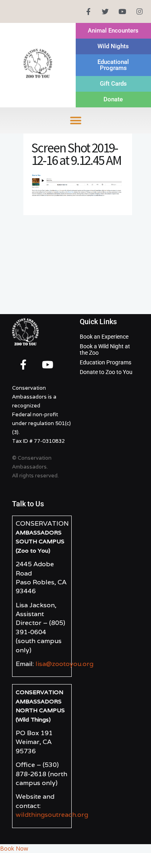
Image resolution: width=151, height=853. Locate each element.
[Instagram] (139, 11)
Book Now (14, 848)
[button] (75, 120)
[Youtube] (122, 11)
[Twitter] (105, 11)
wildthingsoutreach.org (52, 814)
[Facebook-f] (88, 11)
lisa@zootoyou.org (64, 664)
